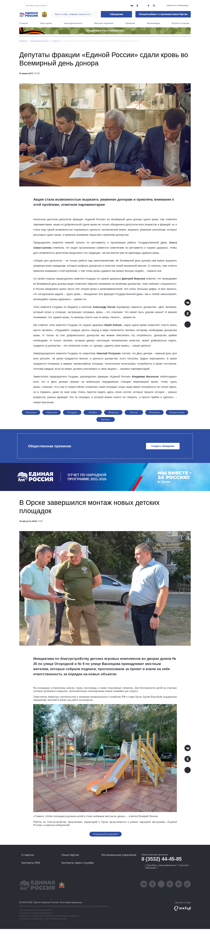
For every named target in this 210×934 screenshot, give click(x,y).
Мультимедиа (153, 23)
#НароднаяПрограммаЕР (105, 834)
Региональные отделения (118, 855)
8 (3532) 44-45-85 (161, 859)
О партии (23, 23)
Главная (23, 41)
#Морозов (113, 412)
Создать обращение (162, 446)
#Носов (134, 412)
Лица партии (46, 23)
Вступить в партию (180, 23)
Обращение (116, 14)
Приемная (130, 23)
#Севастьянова (176, 412)
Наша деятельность (73, 23)
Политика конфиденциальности (35, 913)
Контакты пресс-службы (77, 862)
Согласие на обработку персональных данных (43, 919)
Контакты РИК (30, 862)
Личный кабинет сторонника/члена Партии (163, 14)
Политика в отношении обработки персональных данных (49, 916)
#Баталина (31, 412)
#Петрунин (154, 412)
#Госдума (72, 412)
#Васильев (51, 412)
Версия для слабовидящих (177, 5)
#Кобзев (93, 412)
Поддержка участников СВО (105, 30)
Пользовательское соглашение (35, 910)
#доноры (105, 419)
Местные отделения (103, 23)
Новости (56, 41)
